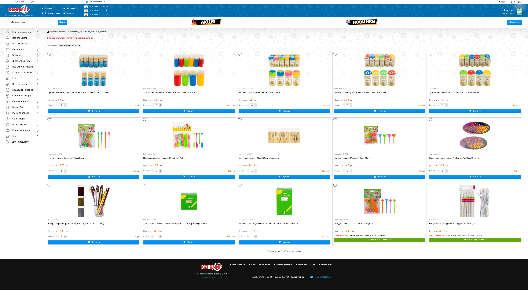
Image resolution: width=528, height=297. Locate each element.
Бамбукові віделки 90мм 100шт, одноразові (259, 158)
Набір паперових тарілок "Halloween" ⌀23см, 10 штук (454, 158)
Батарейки (17, 107)
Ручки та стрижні (20, 113)
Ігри (14, 78)
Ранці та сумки (19, 124)
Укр (22, 2)
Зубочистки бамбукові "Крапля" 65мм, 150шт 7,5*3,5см (360, 92)
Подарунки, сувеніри (23, 90)
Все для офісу (19, 43)
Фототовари (18, 119)
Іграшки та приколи (22, 72)
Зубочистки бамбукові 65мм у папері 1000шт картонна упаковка (269, 223)
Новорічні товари (21, 130)
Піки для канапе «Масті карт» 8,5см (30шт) (354, 223)
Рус (16, 2)
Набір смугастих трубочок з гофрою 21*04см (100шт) (454, 223)
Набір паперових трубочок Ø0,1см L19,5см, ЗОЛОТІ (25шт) (76, 223)
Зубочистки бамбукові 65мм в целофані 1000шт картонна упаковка (175, 223)
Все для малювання (22, 67)
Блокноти (17, 55)
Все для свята (19, 84)
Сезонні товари (20, 101)
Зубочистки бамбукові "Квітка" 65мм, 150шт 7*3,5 (262, 92)
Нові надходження (21, 32)
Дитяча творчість (21, 61)
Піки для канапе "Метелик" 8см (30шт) (352, 158)
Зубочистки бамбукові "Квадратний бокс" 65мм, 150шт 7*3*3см (78, 92)
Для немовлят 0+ (21, 142)
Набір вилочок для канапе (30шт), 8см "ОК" (163, 158)
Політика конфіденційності (211, 278)
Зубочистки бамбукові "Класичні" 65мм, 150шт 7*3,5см (169, 92)
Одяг (14, 136)
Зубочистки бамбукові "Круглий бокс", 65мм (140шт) (454, 92)
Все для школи (20, 38)
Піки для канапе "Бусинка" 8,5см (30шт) (66, 158)
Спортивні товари (21, 95)
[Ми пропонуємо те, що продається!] (19, 9)
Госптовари (18, 49)
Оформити (514, 22)
